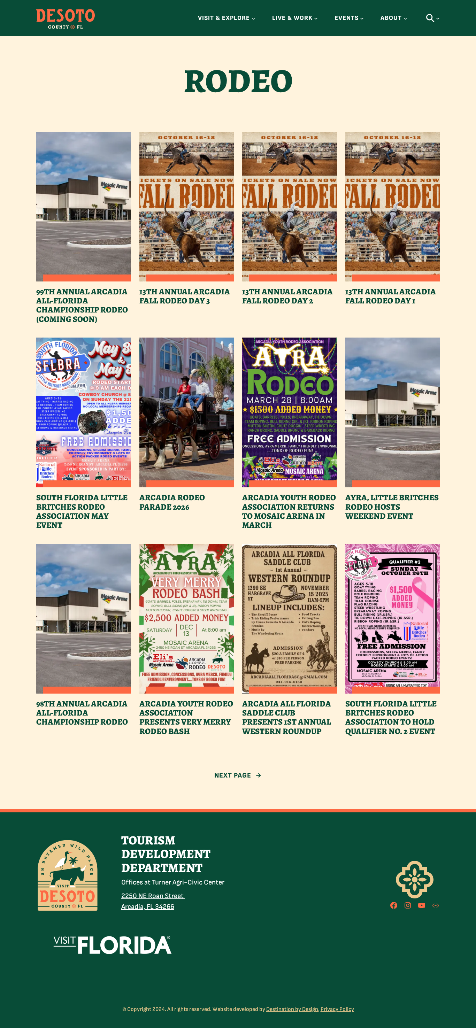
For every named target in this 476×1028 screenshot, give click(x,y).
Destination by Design (292, 1009)
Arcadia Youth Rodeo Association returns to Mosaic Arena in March (289, 511)
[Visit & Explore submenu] (253, 18)
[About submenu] (405, 18)
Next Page (238, 775)
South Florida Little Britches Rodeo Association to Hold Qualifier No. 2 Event (391, 717)
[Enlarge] (89, 847)
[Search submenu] (438, 18)
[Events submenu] (362, 18)
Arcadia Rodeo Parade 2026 (172, 502)
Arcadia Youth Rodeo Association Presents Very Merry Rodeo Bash (186, 717)
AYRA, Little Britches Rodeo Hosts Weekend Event (392, 506)
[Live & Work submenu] (316, 18)
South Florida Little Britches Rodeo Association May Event (82, 511)
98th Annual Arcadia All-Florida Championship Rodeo (82, 713)
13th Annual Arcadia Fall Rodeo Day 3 (184, 296)
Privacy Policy (337, 1009)
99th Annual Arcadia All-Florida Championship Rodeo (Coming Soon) (82, 305)
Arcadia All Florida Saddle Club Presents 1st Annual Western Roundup (286, 717)
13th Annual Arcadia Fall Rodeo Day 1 (390, 296)
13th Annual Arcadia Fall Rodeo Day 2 (287, 296)
